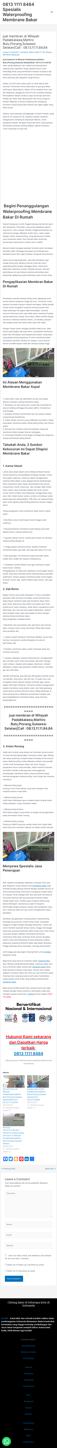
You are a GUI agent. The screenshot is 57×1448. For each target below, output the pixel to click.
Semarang (29, 1380)
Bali (28, 1395)
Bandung (28, 1373)
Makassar (28, 1429)
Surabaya (28, 1401)
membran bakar (9, 982)
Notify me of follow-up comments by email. (25, 1265)
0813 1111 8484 (28, 1053)
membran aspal (38, 967)
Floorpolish (28, 1358)
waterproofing (44, 961)
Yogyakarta (28, 1386)
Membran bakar (28, 1352)
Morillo (4, 1318)
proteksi (47, 952)
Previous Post (8, 1169)
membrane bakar (39, 886)
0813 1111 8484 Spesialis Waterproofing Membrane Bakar (20, 12)
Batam (28, 1408)
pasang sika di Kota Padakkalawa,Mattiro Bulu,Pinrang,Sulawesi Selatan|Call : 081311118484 (36, 1094)
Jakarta (28, 1367)
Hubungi (31, 994)
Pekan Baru (28, 1442)
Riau (28, 1436)
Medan (28, 1414)
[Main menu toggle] (51, 12)
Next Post (50, 1169)
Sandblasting (28, 1346)
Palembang (28, 1423)
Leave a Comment (11, 52)
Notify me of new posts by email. (21, 1271)
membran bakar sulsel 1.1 (30, 52)
